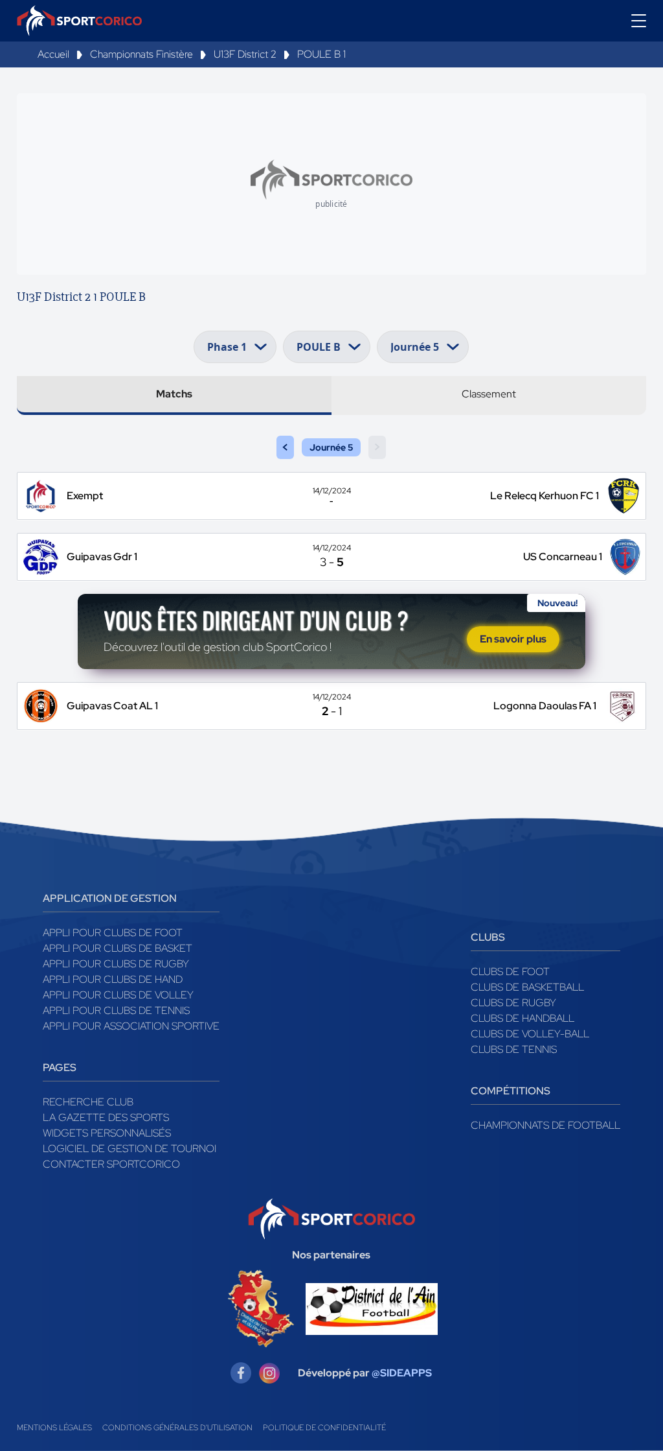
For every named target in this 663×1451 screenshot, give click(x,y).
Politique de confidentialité (324, 1427)
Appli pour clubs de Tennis (116, 1010)
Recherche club (88, 1102)
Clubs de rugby (513, 1002)
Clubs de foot (510, 971)
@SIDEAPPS (402, 1373)
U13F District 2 (245, 54)
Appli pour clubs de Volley (118, 995)
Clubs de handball (522, 1018)
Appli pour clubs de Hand (113, 979)
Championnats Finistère (141, 54)
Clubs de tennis (514, 1049)
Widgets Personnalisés (107, 1133)
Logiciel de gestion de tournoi (129, 1148)
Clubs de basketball (527, 987)
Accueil (53, 54)
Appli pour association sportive (131, 1026)
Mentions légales (54, 1427)
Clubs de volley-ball (530, 1034)
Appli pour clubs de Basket (117, 948)
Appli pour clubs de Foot (113, 932)
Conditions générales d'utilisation (177, 1427)
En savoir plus (513, 639)
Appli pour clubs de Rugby (116, 964)
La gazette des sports (106, 1117)
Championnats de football (545, 1125)
